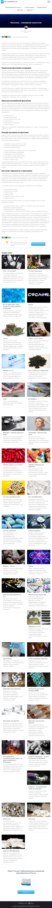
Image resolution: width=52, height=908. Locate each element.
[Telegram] (10, 37)
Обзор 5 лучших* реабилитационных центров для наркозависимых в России (26, 872)
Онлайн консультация (38, 244)
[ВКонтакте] (2, 37)
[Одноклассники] (4, 37)
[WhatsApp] (8, 37)
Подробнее (26, 892)
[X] (6, 37)
